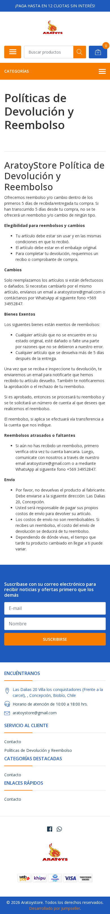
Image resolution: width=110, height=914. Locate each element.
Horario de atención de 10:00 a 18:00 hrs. (50, 704)
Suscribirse (55, 639)
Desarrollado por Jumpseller (54, 908)
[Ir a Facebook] (49, 829)
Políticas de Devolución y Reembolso (38, 750)
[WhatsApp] (59, 829)
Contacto (12, 741)
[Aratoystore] (52, 28)
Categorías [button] (16, 71)
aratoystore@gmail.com (35, 712)
